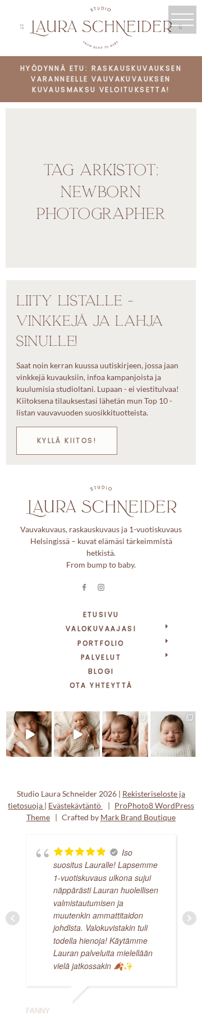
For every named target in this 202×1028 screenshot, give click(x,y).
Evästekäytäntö (75, 805)
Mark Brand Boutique (138, 817)
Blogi (101, 671)
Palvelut (101, 657)
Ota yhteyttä (101, 685)
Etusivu (101, 614)
